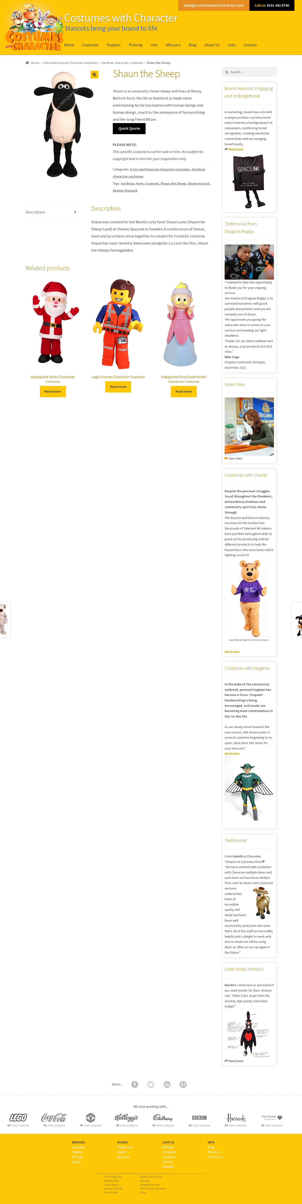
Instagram (169, 1152)
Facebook (169, 1157)
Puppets (114, 44)
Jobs (231, 44)
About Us (212, 44)
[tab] (52, 212)
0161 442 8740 (272, 5)
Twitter (167, 1162)
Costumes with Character (120, 18)
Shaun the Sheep (173, 183)
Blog (193, 44)
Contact (250, 44)
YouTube (168, 1147)
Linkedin (168, 1166)
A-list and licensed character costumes (70, 63)
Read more (53, 391)
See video (235, 458)
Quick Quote (129, 128)
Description (35, 212)
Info (154, 44)
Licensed (152, 183)
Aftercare (173, 44)
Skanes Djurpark (125, 190)
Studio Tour (125, 1147)
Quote (76, 1162)
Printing (136, 44)
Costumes (90, 44)
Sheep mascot (199, 183)
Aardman (127, 183)
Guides (121, 1152)
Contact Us (215, 1157)
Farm (139, 183)
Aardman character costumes (122, 63)
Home (69, 44)
